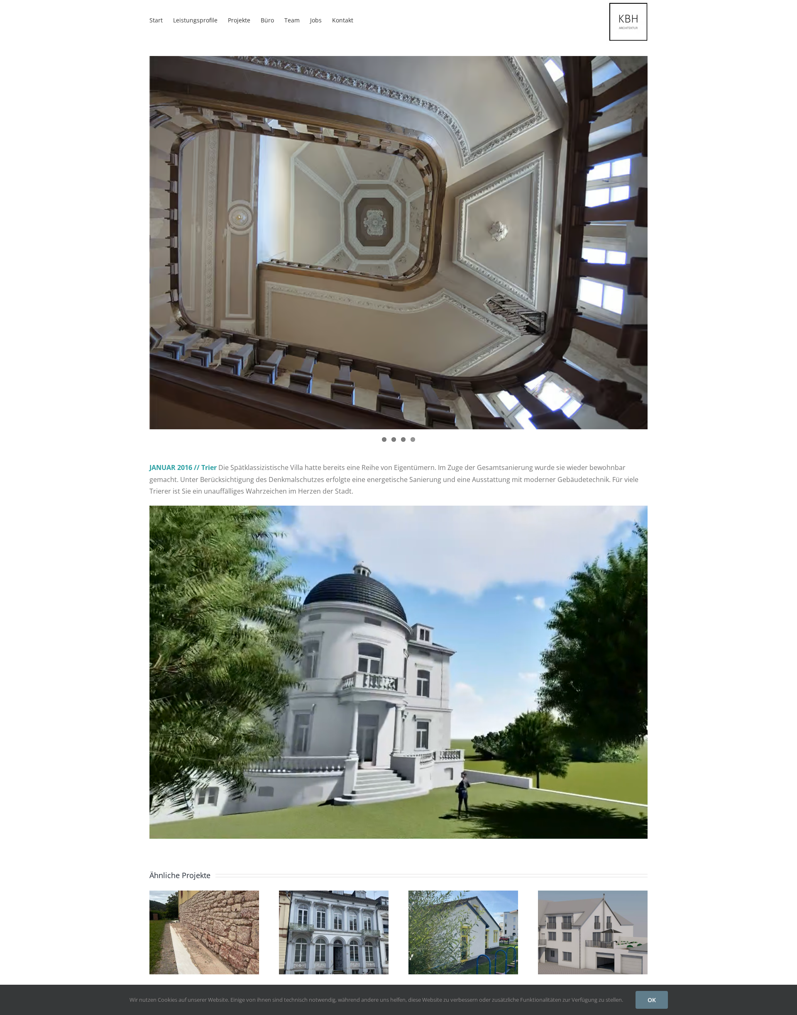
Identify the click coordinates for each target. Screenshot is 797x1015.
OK (652, 1000)
